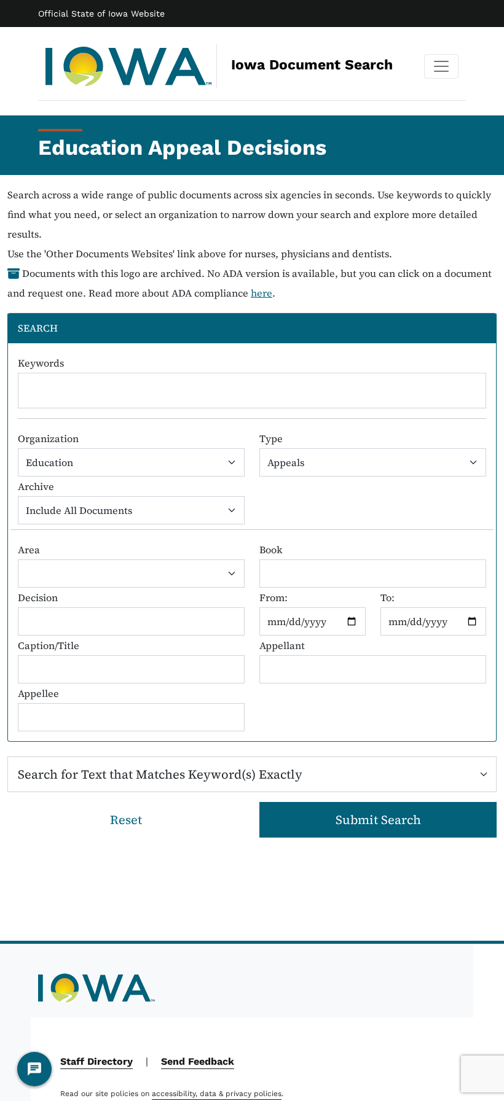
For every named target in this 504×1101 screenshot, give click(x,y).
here (261, 293)
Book (271, 549)
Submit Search (378, 819)
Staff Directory (96, 1061)
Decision (38, 597)
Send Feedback (197, 1061)
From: (273, 597)
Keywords (41, 363)
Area (29, 549)
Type (271, 438)
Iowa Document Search (232, 64)
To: (387, 597)
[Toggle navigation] (441, 66)
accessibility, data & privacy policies (217, 1093)
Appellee (38, 693)
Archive (36, 486)
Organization (48, 438)
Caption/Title (48, 645)
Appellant (282, 645)
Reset (126, 819)
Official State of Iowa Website (101, 13)
